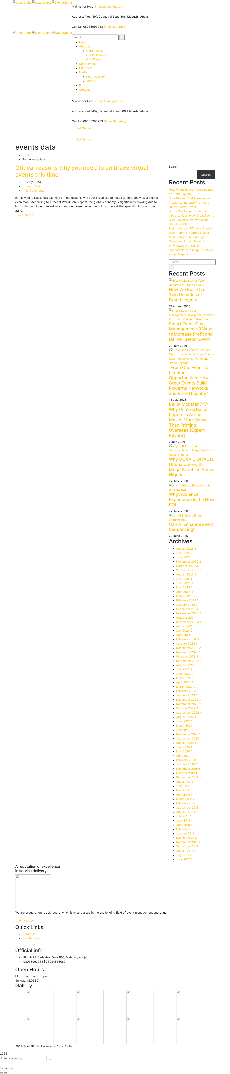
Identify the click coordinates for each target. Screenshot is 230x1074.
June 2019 (184, 786)
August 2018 (186, 812)
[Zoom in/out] (12, 1068)
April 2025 (184, 591)
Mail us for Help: (83, 6)
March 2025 (185, 596)
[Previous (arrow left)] (1, 1072)
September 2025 (188, 570)
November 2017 (188, 842)
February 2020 (187, 760)
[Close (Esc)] (1, 1068)
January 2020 (186, 764)
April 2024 (184, 635)
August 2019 (185, 781)
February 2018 (187, 829)
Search (173, 166)
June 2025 (184, 583)
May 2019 (184, 790)
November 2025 (188, 561)
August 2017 (186, 850)
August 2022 (186, 717)
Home (26, 155)
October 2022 (187, 708)
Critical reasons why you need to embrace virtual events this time (81, 171)
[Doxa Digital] (22, 2)
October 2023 (187, 656)
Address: (78, 16)
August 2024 (186, 626)
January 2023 (187, 695)
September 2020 (188, 738)
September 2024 (189, 622)
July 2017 (184, 855)
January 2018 (186, 833)
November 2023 (188, 652)
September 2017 (188, 846)
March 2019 (185, 799)
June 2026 (184, 557)
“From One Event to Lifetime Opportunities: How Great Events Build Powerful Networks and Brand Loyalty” (189, 380)
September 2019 (188, 777)
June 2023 (184, 673)
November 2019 (188, 768)
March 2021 (185, 725)
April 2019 (184, 794)
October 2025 (187, 566)
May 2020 (184, 751)
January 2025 (187, 604)
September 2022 (189, 712)
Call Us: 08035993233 (87, 26)
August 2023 (186, 665)
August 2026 (186, 548)
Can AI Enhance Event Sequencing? (191, 527)
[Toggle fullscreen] (9, 1068)
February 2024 (187, 639)
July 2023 (184, 669)
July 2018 (183, 816)
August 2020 (186, 743)
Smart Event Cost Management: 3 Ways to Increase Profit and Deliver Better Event (190, 202)
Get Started (84, 128)
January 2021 (186, 730)
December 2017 (188, 837)
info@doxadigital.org (109, 6)
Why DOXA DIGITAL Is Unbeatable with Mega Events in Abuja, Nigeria (191, 250)
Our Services (31, 938)
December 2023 (188, 648)
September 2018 (188, 807)
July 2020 (184, 747)
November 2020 (188, 734)
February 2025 (187, 600)
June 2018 (184, 820)
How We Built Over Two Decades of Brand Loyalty (188, 294)
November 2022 (188, 704)
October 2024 (186, 617)
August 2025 (186, 574)
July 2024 (184, 630)
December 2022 (188, 699)
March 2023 (185, 686)
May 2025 (184, 587)
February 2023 (187, 691)
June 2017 (184, 859)
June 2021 (184, 721)
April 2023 (184, 682)
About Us (28, 934)
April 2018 (184, 825)
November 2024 (188, 613)
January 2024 (187, 643)
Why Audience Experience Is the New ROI (191, 499)
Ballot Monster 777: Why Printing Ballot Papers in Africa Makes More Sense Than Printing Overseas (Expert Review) (188, 420)
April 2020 (184, 755)
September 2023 (189, 661)
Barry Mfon (32, 186)
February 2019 (187, 803)
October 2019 (186, 773)
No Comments (34, 190)
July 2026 (184, 553)
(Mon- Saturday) (115, 26)
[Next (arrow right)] (5, 1072)
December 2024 (188, 609)
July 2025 (184, 579)
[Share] (5, 1068)
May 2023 (184, 678)
